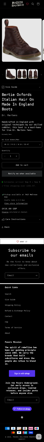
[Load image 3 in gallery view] (33, 74)
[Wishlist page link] (27, 4)
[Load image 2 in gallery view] (22, 74)
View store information (16, 203)
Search (8, 294)
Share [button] (7, 227)
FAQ (6, 322)
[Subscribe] (36, 275)
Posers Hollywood (20, 437)
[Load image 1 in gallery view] (11, 74)
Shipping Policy (13, 305)
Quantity (6, 150)
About (7, 333)
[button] (5, 4)
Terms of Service (13, 328)
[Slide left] (2, 74)
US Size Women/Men (10, 140)
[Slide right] (41, 74)
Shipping (5, 212)
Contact (8, 316)
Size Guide (10, 300)
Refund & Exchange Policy (17, 311)
